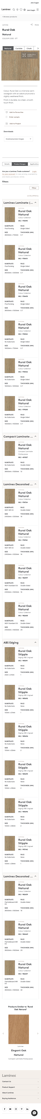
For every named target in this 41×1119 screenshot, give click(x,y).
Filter (34, 188)
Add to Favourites (15, 112)
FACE (22, 226)
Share (36, 25)
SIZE (6, 232)
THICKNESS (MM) (27, 232)
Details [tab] (7, 164)
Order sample (13, 117)
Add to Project (14, 124)
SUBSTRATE (9, 226)
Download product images (15, 139)
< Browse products (9, 17)
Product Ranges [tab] (20, 164)
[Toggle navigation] (37, 10)
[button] (34, 1113)
